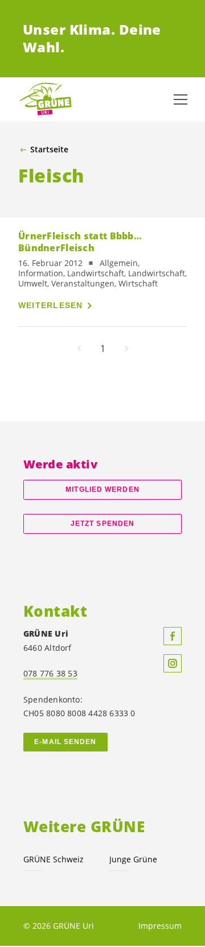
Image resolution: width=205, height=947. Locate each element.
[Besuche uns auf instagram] (172, 663)
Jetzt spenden (102, 524)
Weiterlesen (50, 305)
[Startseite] (45, 99)
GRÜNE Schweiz (53, 859)
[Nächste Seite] (126, 348)
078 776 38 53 (50, 673)
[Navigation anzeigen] (180, 99)
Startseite (49, 149)
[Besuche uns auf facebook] (172, 636)
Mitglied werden (102, 489)
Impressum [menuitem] (160, 925)
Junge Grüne (133, 859)
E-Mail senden (65, 742)
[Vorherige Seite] (79, 348)
